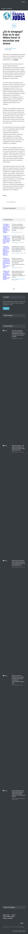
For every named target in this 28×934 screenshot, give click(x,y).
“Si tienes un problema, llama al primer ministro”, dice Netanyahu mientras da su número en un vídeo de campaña (7, 8)
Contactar (6, 308)
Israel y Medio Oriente (11, 48)
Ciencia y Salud (15, 242)
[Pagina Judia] (14, 19)
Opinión (13, 915)
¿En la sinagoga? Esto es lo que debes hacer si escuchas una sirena (13, 37)
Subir (21, 923)
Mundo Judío (6, 915)
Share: (5, 195)
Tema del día (14, 232)
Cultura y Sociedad (15, 798)
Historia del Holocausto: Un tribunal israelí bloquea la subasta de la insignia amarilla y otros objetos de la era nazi (18, 274)
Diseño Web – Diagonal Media (19, 931)
